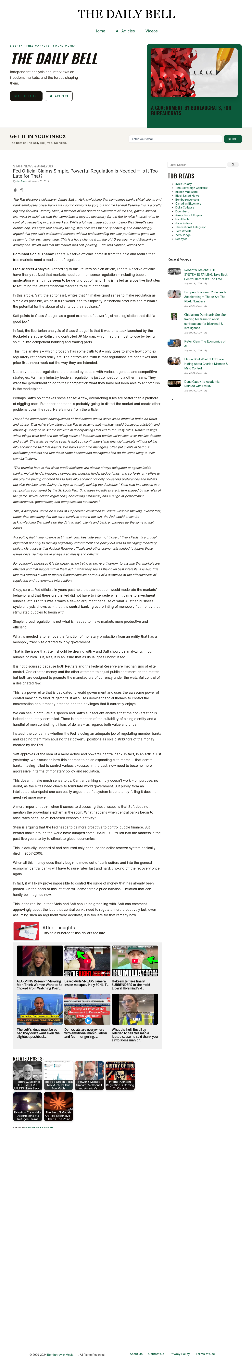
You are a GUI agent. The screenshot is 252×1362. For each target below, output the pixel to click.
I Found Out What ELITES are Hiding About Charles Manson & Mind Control (206, 363)
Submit (233, 139)
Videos (151, 31)
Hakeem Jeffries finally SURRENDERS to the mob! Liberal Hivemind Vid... (131, 984)
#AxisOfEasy (183, 184)
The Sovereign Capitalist (191, 187)
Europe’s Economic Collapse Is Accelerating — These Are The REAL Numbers (205, 296)
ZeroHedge (183, 235)
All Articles (125, 31)
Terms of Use (205, 1354)
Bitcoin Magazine (186, 191)
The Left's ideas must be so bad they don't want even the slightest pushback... (38, 1033)
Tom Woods (183, 231)
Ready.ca (181, 239)
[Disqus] (87, 1184)
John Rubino (183, 223)
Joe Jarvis (21, 181)
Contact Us (156, 1354)
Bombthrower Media (60, 1354)
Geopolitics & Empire (188, 215)
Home (99, 31)
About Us (136, 1354)
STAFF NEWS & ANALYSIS (38, 1127)
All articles (58, 96)
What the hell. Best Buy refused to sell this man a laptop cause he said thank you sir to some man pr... (135, 1035)
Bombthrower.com (187, 199)
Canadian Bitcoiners (188, 203)
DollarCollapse (184, 207)
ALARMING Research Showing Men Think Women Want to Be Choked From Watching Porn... (39, 984)
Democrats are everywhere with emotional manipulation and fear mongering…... (85, 1033)
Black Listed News (187, 195)
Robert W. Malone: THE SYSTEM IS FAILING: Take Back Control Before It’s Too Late (206, 274)
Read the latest (26, 96)
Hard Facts (182, 219)
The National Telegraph (190, 227)
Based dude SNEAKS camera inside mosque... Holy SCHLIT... (86, 982)
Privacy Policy (180, 1354)
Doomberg (182, 211)
